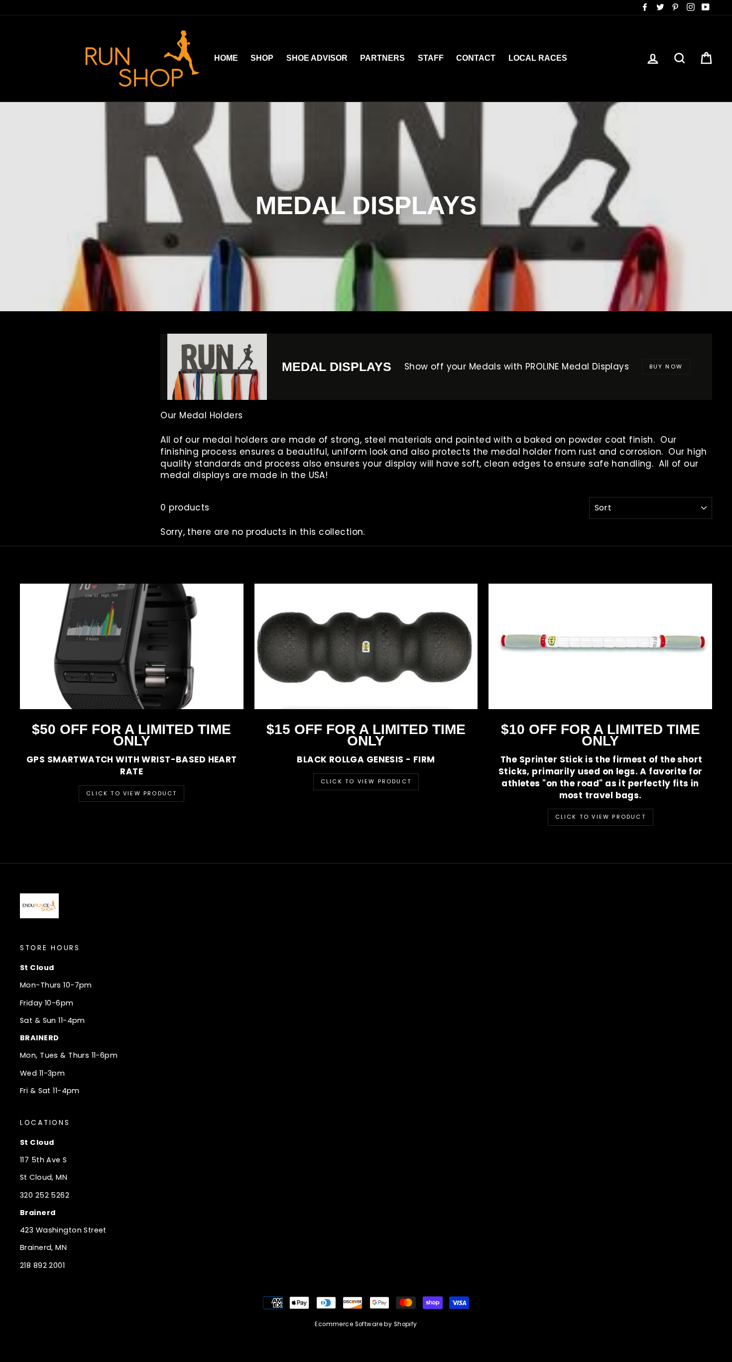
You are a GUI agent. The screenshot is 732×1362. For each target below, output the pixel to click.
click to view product (600, 817)
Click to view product (366, 781)
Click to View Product (131, 793)
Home (226, 58)
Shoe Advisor (317, 58)
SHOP (261, 58)
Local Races (537, 58)
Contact (475, 58)
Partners (382, 58)
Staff (431, 58)
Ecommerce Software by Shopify (366, 1324)
